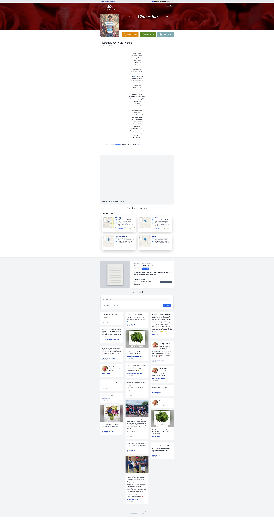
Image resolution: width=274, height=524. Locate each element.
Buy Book (146, 269)
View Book (138, 269)
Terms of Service (141, 511)
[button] (108, 221)
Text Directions (120, 228)
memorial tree (117, 144)
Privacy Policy (133, 511)
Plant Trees (130, 228)
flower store (139, 144)
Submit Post (167, 305)
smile (134, 76)
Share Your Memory (166, 282)
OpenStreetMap (138, 513)
